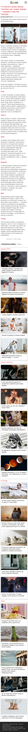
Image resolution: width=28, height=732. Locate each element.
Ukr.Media (4, 57)
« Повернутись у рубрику (8, 244)
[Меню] (25, 2)
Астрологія (10, 239)
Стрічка (19, 244)
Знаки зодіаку (17, 239)
